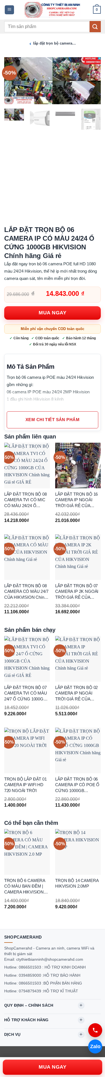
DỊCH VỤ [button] (12, 1034)
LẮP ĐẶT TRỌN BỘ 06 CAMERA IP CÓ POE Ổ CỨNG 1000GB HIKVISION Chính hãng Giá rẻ (77, 785)
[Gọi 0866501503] (95, 1030)
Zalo (95, 1046)
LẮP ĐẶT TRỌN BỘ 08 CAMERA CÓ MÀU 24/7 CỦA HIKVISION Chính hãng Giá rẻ (26, 592)
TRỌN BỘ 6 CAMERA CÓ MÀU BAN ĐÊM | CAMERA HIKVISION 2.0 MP (24, 886)
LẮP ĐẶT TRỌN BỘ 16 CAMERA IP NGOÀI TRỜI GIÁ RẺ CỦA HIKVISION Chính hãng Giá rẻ (76, 500)
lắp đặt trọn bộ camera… (54, 43)
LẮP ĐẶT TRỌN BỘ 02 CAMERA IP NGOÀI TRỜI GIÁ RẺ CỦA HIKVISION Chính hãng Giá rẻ (76, 693)
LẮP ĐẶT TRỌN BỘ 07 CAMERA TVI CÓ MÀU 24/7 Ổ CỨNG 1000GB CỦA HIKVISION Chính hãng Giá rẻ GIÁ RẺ (25, 693)
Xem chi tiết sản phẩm (52, 419)
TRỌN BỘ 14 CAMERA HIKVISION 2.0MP (76, 883)
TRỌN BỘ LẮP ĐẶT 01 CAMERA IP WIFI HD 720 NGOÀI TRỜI (25, 785)
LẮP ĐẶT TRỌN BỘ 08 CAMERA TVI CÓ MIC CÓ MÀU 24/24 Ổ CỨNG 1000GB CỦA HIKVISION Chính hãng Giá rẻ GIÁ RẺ (25, 500)
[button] (9, 10)
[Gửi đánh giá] (95, 26)
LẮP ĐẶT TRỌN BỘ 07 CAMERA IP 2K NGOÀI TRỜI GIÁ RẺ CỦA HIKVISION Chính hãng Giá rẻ (76, 592)
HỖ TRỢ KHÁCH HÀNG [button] (26, 1020)
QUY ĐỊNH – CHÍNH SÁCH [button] (28, 1005)
